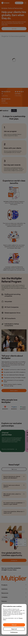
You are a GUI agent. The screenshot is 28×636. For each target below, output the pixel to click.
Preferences (14, 632)
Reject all (14, 629)
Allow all (14, 625)
